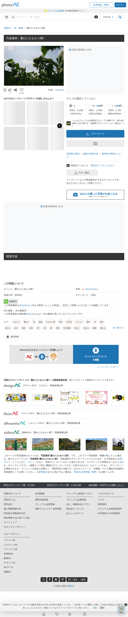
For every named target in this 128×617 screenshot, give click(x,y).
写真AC (7, 28)
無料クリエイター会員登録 (48, 508)
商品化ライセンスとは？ (103, 165)
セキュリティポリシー (15, 527)
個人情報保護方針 (12, 508)
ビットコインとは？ (108, 366)
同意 (102, 608)
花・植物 (18, 28)
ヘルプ (101, 499)
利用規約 (102, 504)
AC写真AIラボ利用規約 (109, 513)
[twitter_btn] (44, 579)
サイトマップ (10, 522)
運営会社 (8, 504)
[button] (101, 4)
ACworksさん (25, 305)
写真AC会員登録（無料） (86, 472)
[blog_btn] (62, 579)
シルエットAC (11, 544)
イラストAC (9, 540)
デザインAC (9, 562)
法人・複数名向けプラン (78, 504)
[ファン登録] (57, 614)
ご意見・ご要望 (78, 579)
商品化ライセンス (75, 508)
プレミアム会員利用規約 (110, 508)
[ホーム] (44, 614)
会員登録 (41, 472)
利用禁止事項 (73, 153)
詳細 (95, 608)
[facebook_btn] (49, 579)
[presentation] (119, 397)
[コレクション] (70, 614)
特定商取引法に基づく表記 (17, 518)
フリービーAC (11, 549)
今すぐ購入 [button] (84, 172)
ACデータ (8, 567)
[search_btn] (120, 17)
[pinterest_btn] (56, 579)
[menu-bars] (6, 17)
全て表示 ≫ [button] (118, 327)
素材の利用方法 (90, 153)
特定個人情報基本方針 (15, 513)
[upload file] (96, 17)
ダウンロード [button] (98, 133)
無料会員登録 (41, 499)
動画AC (7, 558)
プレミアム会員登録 (45, 504)
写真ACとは (9, 499)
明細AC (7, 571)
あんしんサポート (75, 513)
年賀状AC (8, 553)
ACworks (59, 90)
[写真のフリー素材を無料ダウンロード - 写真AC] (10, 4)
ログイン (32, 462)
